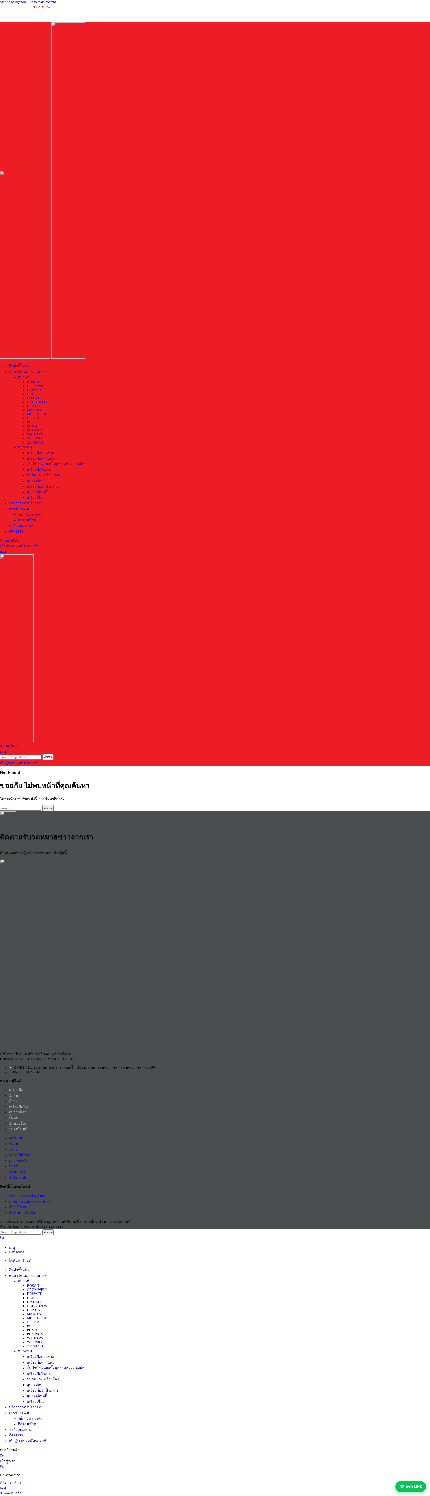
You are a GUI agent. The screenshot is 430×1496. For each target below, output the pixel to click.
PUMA (32, 426)
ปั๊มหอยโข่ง (18, 1123)
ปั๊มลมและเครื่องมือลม (44, 475)
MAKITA (34, 410)
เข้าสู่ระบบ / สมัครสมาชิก (29, 1441)
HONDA (33, 406)
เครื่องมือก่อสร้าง (40, 453)
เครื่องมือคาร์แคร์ (40, 458)
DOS (30, 394)
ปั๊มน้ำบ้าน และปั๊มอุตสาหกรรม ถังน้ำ (55, 464)
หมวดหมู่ (25, 447)
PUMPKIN (35, 430)
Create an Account (13, 1483)
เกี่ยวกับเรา (17, 1207)
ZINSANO (35, 442)
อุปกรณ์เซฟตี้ (37, 492)
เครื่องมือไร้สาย (39, 470)
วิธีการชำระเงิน (30, 514)
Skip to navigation (13, 2)
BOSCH (33, 382)
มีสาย (13, 1101)
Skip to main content (41, 2)
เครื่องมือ (16, 1090)
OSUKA (33, 418)
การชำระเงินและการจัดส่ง (29, 1201)
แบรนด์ (23, 377)
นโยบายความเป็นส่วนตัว (28, 1196)
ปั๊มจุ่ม (13, 1095)
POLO (32, 422)
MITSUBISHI (37, 414)
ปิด (2, 1238)
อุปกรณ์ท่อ (35, 481)
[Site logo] (25, 357)
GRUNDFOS (37, 402)
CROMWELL (37, 386)
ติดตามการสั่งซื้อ (22, 1213)
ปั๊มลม (13, 1118)
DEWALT (34, 390)
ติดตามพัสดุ (27, 520)
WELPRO (34, 438)
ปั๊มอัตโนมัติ (18, 1129)
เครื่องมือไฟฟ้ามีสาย (43, 486)
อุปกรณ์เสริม (19, 1112)
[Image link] (197, 1046)
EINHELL (34, 398)
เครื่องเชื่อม (36, 498)
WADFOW (35, 434)
